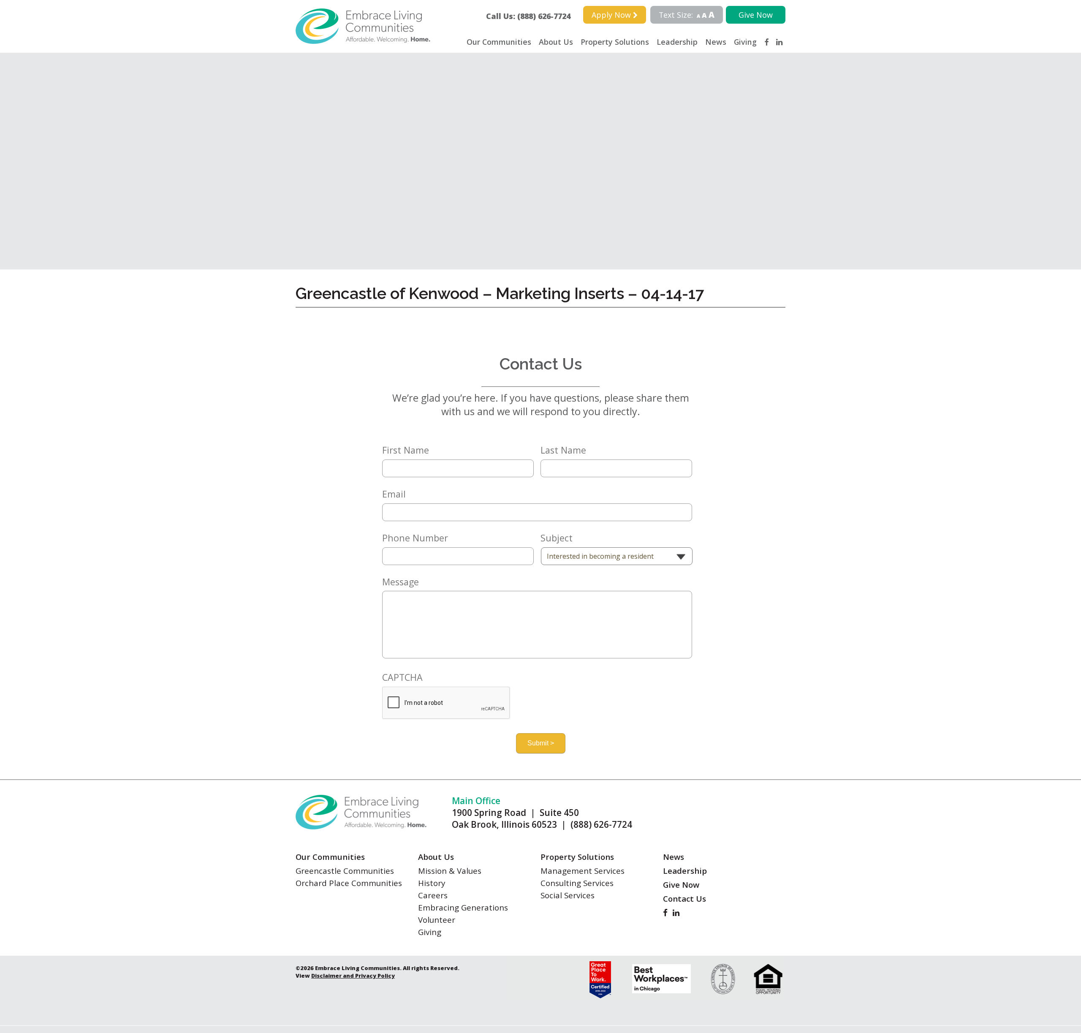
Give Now (756, 15)
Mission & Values (449, 870)
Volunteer (436, 919)
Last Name (563, 450)
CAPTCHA (402, 677)
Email (394, 494)
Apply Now (612, 15)
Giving (745, 42)
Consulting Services (577, 883)
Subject (556, 538)
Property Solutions (615, 42)
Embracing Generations (463, 907)
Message (400, 582)
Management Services (582, 870)
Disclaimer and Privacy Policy (353, 975)
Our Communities (499, 42)
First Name (405, 450)
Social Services (567, 895)
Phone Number (415, 538)
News (715, 42)
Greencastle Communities (345, 870)
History (431, 883)
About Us (556, 42)
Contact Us (684, 898)
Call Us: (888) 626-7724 (532, 16)
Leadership (677, 42)
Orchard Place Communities (349, 883)
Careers (433, 895)
